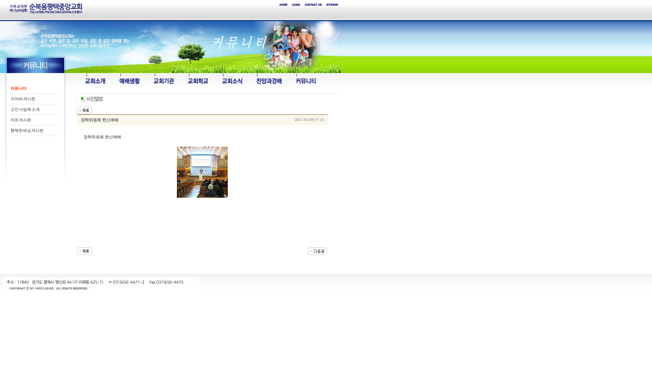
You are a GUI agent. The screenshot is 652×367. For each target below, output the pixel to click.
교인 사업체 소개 (25, 109)
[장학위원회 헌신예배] (317, 250)
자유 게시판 (21, 120)
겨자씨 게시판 (23, 99)
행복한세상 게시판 (27, 130)
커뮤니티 (19, 88)
